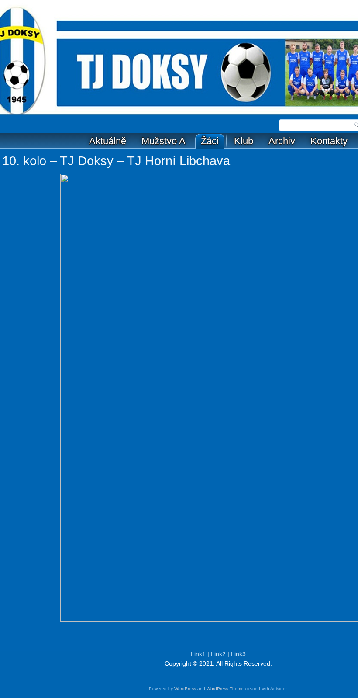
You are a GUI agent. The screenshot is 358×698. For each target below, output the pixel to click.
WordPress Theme (225, 688)
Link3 (238, 653)
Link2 (218, 653)
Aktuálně (107, 140)
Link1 (198, 653)
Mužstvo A (163, 140)
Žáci (210, 140)
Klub (243, 140)
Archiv (281, 140)
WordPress (185, 688)
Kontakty (329, 140)
